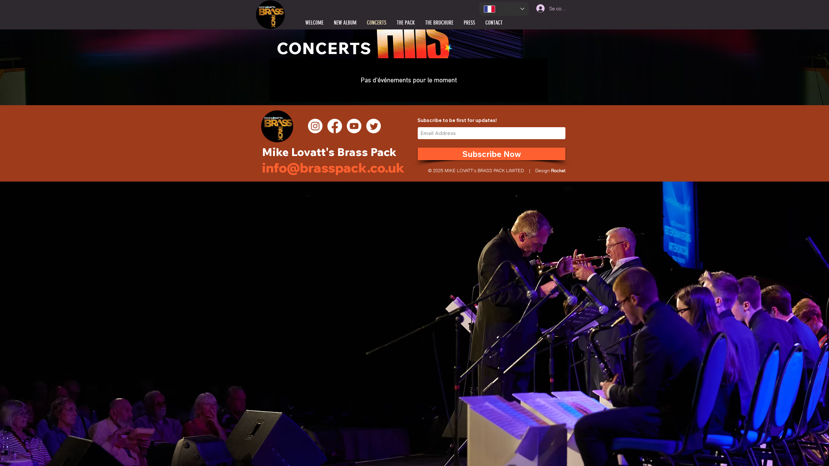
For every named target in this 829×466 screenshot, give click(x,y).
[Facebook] (334, 126)
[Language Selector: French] (504, 9)
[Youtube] (354, 126)
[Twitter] (373, 126)
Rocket (558, 170)
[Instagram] (315, 126)
